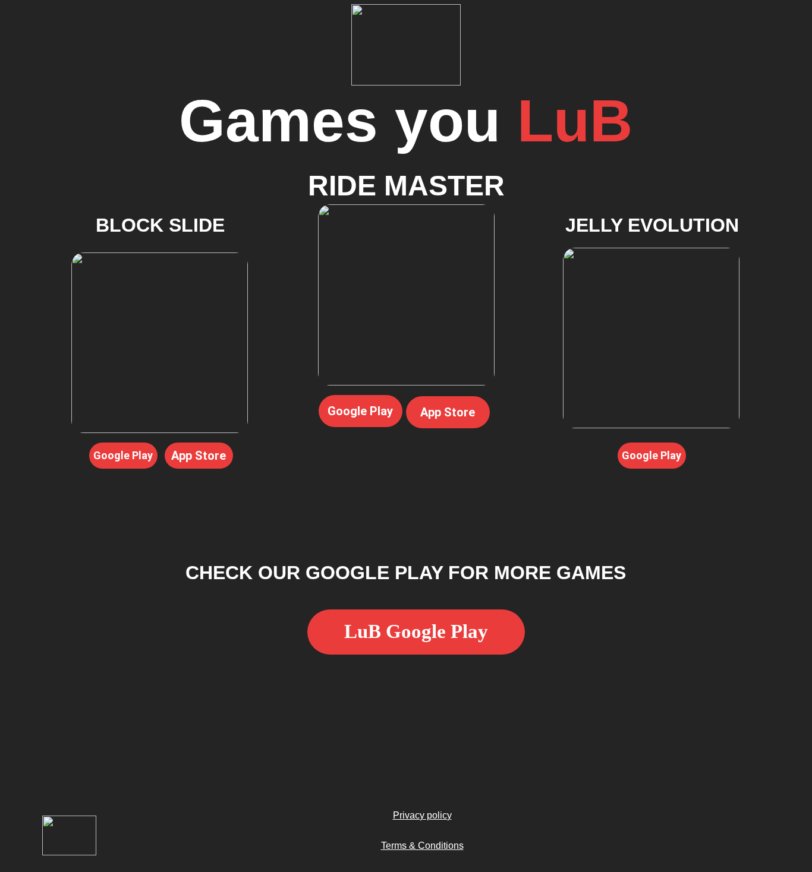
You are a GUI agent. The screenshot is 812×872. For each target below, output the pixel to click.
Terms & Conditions (422, 846)
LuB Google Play (416, 631)
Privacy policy (422, 815)
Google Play (360, 411)
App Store (198, 455)
